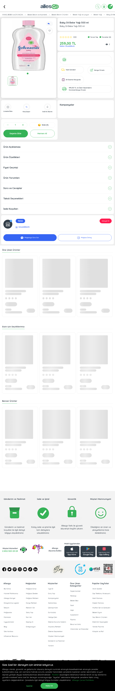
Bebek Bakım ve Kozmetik (37, 14)
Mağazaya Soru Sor (31, 238)
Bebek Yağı (98, 14)
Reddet (55, 675)
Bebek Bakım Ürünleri (60, 14)
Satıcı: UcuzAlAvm (67, 46)
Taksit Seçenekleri (13, 198)
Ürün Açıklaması (11, 146)
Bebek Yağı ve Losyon (81, 14)
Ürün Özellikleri (11, 157)
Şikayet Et (105, 221)
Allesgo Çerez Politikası (83, 680)
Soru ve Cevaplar (12, 188)
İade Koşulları (10, 208)
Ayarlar (29, 686)
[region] (57, 675)
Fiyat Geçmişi (10, 167)
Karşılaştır (26, 112)
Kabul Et (49, 686)
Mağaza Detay (86, 238)
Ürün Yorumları (11, 177)
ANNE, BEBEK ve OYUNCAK (12, 14)
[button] (28, 45)
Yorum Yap (94, 37)
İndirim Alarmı (47, 112)
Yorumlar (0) (106, 37)
